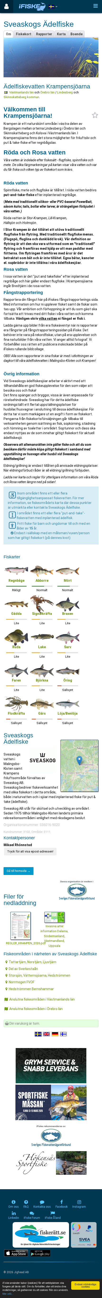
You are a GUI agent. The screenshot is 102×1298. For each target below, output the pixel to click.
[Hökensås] (51, 1163)
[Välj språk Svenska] (38, 1034)
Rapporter (44, 34)
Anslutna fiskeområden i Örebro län (36, 1009)
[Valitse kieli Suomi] (64, 1034)
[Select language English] (46, 1034)
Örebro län (47, 92)
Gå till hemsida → (18, 871)
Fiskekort (23, 34)
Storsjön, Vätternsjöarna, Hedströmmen (39, 975)
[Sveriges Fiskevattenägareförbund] (51, 1135)
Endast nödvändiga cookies (85, 1285)
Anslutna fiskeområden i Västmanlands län (42, 999)
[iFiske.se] (32, 6)
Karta (61, 34)
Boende (76, 34)
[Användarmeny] (6, 6)
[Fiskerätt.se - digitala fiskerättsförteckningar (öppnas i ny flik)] (41, 1235)
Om (8, 34)
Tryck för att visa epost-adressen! (30, 851)
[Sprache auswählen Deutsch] (55, 1034)
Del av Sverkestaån (23, 969)
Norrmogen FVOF (21, 982)
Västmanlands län (21, 92)
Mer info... (8, 1294)
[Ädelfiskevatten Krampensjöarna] (79, 760)
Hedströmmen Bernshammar (31, 989)
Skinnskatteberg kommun (21, 97)
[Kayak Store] (51, 1065)
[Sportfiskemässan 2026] (51, 1102)
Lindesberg (65, 92)
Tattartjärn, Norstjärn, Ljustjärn (32, 962)
